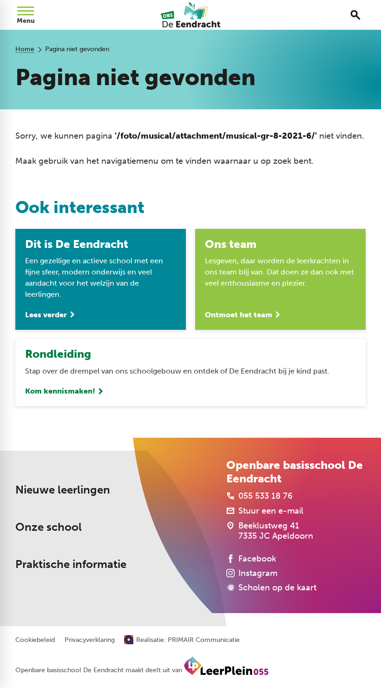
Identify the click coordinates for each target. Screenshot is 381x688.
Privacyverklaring (90, 640)
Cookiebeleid (35, 640)
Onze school (48, 527)
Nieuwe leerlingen (62, 489)
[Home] (190, 14)
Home (24, 49)
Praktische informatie (70, 564)
